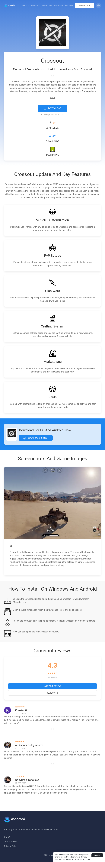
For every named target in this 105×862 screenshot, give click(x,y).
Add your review (52, 686)
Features (58, 5)
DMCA (7, 837)
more (52, 98)
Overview (47, 5)
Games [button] (34, 5)
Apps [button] (24, 5)
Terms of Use (10, 841)
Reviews (69, 5)
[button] (98, 5)
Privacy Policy (11, 846)
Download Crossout (37, 438)
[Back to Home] (9, 5)
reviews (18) (53, 693)
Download (84, 5)
